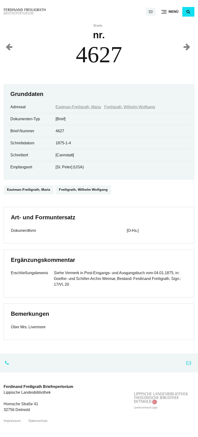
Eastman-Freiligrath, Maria (78, 107)
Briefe (97, 25)
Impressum (12, 421)
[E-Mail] (151, 12)
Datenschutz (38, 421)
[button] (188, 12)
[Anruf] (8, 363)
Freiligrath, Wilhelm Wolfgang (129, 107)
